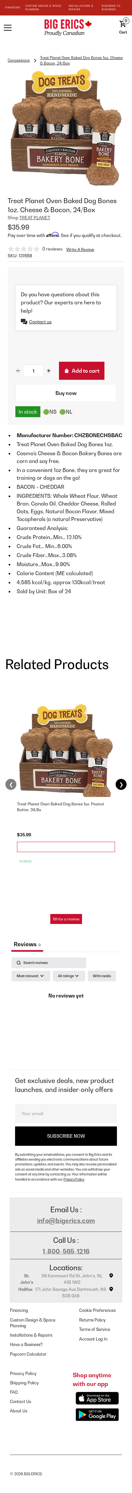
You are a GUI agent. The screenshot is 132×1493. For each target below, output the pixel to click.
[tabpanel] (66, 1011)
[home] (66, 27)
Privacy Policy (73, 1179)
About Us (18, 1411)
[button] (17, 27)
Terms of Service (94, 1329)
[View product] (66, 847)
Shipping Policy (24, 1382)
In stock (28, 411)
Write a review (66, 919)
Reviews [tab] (27, 944)
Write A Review (80, 249)
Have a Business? (26, 1344)
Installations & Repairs (31, 1335)
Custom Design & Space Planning (32, 1323)
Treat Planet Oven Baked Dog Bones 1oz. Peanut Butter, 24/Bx (60, 806)
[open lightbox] (66, 127)
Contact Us (20, 1401)
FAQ (14, 1392)
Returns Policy (92, 1320)
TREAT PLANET (34, 217)
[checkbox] (102, 976)
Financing (19, 1310)
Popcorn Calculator (28, 1354)
